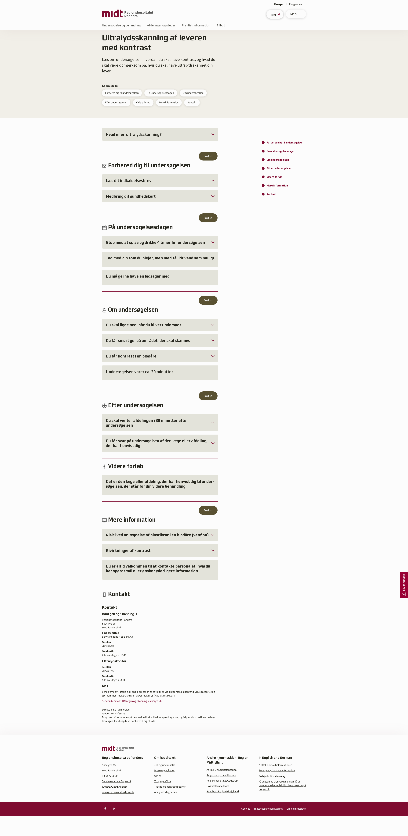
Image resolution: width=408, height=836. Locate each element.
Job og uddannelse (164, 765)
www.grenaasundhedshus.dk (118, 792)
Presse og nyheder (164, 770)
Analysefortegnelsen (165, 792)
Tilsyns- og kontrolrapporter (170, 787)
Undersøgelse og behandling (121, 25)
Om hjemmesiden (296, 809)
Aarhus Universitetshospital (222, 770)
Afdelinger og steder (161, 25)
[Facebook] (105, 809)
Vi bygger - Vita (162, 781)
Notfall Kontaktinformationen (275, 765)
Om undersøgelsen (193, 93)
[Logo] (127, 14)
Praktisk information (196, 25)
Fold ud (208, 156)
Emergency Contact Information (277, 770)
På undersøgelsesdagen (161, 93)
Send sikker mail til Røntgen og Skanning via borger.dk (132, 701)
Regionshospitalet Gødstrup (222, 781)
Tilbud (221, 25)
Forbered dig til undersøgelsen (122, 93)
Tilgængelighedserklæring (268, 809)
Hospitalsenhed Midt (218, 786)
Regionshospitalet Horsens (221, 775)
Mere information (168, 102)
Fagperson (296, 4)
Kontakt (192, 102)
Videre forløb (143, 102)
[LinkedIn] (114, 809)
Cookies (245, 809)
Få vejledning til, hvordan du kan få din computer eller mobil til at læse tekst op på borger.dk (282, 785)
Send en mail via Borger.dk (116, 781)
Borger (279, 4)
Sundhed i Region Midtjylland (223, 791)
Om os (157, 776)
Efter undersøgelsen (116, 102)
